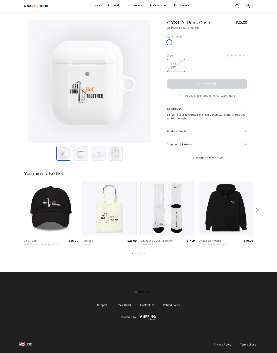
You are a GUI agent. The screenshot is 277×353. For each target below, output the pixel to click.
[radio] (176, 65)
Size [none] (170, 55)
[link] (51, 208)
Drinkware (181, 5)
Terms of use (248, 344)
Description (174, 108)
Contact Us (147, 305)
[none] (235, 55)
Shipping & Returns (179, 144)
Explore (95, 5)
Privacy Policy (222, 344)
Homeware (134, 5)
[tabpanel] (89, 81)
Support (102, 305)
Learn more (227, 95)
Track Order (123, 305)
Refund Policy (171, 305)
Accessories (158, 5)
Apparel (113, 5)
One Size (173, 65)
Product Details (176, 131)
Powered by (128, 317)
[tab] (64, 153)
